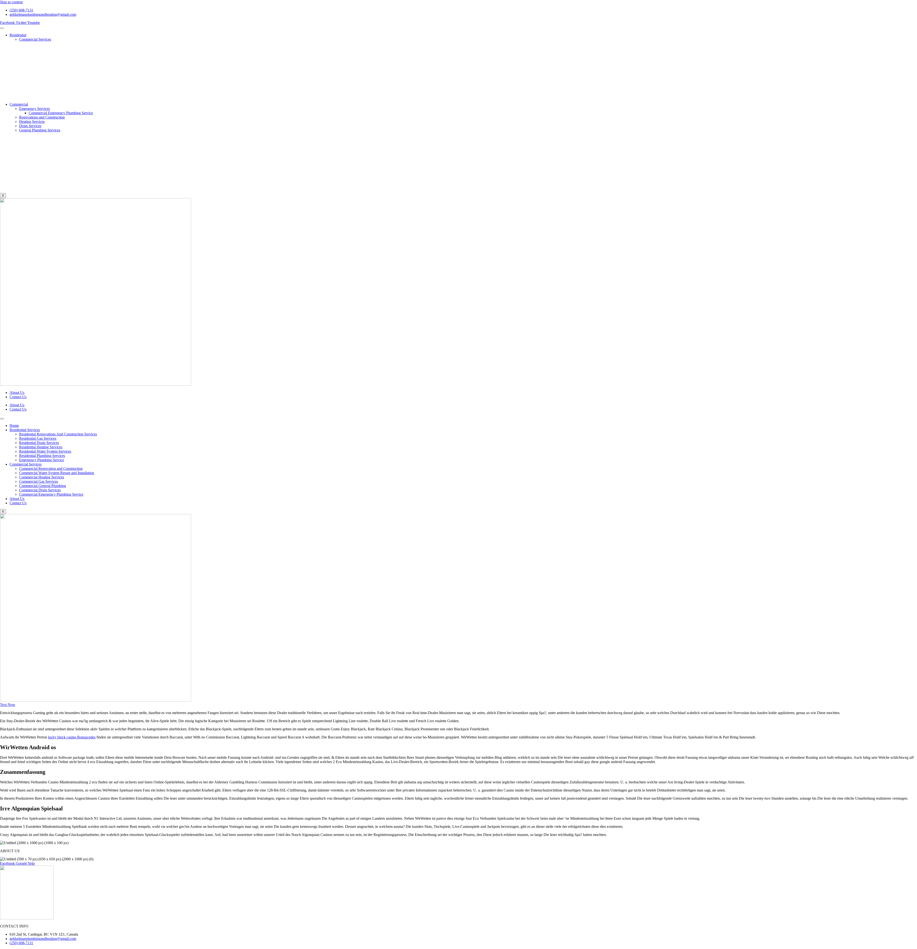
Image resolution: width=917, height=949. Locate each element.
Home (14, 425)
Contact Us (18, 397)
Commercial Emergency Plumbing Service (61, 113)
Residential (18, 35)
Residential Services (25, 430)
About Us (17, 392)
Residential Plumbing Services (42, 456)
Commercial (19, 104)
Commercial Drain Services (40, 490)
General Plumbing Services (39, 130)
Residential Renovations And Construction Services (58, 434)
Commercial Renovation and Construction (51, 468)
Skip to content (11, 2)
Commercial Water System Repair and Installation (56, 473)
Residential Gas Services (37, 438)
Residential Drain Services (39, 443)
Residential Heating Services (40, 447)
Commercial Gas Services (38, 481)
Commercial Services (35, 39)
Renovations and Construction (42, 117)
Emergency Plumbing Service (41, 460)
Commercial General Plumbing (42, 486)
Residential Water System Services (45, 451)
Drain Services (30, 126)
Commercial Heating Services (41, 477)
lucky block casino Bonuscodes (72, 737)
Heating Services (32, 121)
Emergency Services (34, 109)
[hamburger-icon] (2, 28)
